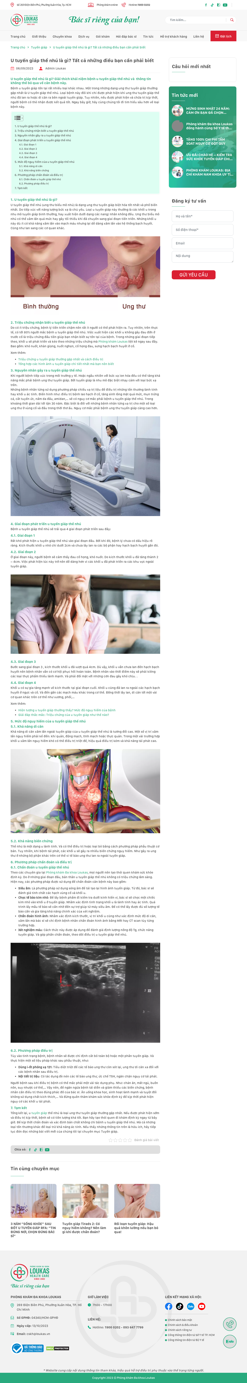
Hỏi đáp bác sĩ (126, 36)
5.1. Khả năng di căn (30, 166)
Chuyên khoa (62, 36)
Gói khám (103, 36)
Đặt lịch (226, 36)
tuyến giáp (39, 1113)
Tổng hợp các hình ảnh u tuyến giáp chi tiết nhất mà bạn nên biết (66, 364)
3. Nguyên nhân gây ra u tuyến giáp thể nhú (43, 135)
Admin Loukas (55, 68)
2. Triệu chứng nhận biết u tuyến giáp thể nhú (44, 130)
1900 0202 (144, 4)
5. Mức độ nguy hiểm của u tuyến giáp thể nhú (44, 161)
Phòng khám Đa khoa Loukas (67, 872)
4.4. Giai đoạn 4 (28, 157)
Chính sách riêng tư (180, 1329)
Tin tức (148, 36)
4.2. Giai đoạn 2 (28, 148)
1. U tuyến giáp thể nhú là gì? (33, 126)
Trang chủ (18, 36)
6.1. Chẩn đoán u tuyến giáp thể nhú (40, 179)
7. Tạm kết (21, 188)
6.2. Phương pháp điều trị (34, 183)
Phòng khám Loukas (113, 341)
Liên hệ (198, 36)
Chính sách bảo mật (180, 1319)
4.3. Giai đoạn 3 (28, 153)
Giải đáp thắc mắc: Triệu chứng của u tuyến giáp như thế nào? (63, 715)
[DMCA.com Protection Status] (57, 1348)
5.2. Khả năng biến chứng (34, 170)
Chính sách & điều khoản (183, 1324)
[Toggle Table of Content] (17, 118)
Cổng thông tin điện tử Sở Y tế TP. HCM (191, 1335)
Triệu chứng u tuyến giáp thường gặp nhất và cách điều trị (60, 359)
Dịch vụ (83, 36)
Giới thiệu (39, 36)
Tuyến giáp (39, 47)
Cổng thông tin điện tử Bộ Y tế (186, 1340)
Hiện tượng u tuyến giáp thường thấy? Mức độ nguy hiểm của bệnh (67, 710)
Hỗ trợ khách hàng (173, 36)
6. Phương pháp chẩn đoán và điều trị (39, 175)
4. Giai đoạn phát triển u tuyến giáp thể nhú (43, 140)
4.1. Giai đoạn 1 (27, 144)
